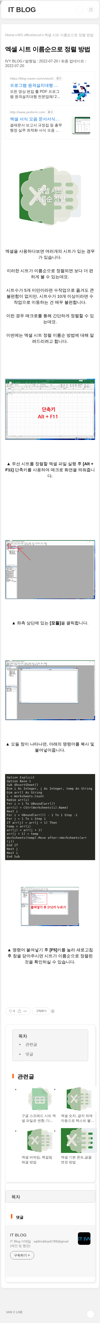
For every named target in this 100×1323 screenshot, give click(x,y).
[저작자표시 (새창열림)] (52, 1011)
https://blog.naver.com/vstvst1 (32, 78)
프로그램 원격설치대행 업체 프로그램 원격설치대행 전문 (34, 85)
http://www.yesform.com (27, 112)
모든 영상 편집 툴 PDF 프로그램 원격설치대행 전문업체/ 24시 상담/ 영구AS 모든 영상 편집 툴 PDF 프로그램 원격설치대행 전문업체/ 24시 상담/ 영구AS (36, 94)
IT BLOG (22, 9)
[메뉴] (90, 9)
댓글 (29, 1054)
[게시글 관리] (25, 1011)
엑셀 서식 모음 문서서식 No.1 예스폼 (32, 119)
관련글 (31, 1044)
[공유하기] (19, 1011)
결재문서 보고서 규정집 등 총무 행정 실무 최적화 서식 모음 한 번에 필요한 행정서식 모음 (36, 128)
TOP (90, 1314)
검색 (80, 9)
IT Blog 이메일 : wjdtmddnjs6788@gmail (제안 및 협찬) (39, 1243)
